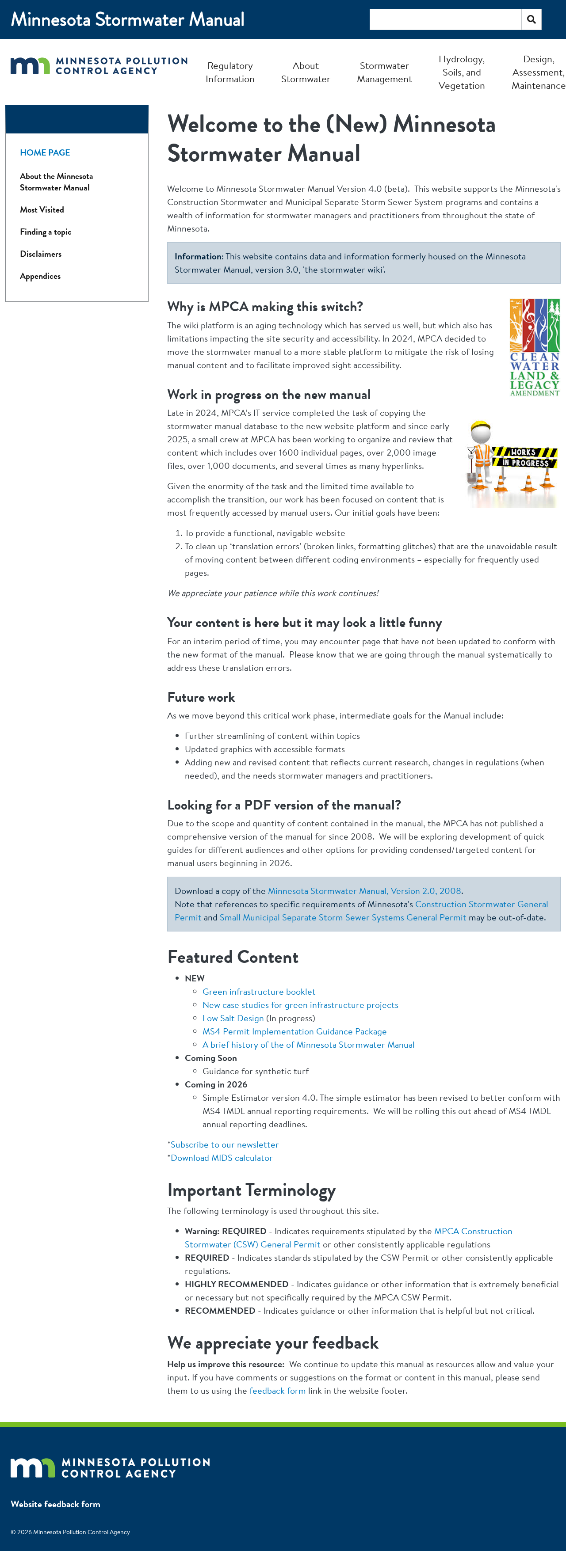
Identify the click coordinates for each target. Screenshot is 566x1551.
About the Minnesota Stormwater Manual (56, 182)
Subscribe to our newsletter (225, 1144)
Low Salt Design (233, 1018)
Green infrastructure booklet (259, 991)
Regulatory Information (230, 72)
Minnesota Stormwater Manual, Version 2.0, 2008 (364, 891)
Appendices (40, 276)
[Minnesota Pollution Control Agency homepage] (99, 72)
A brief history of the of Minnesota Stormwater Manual (309, 1044)
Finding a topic (46, 231)
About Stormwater (305, 72)
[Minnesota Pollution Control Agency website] (110, 1463)
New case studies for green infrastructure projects (300, 1005)
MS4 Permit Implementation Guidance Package (295, 1031)
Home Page (45, 152)
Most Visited (42, 209)
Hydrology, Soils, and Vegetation (462, 72)
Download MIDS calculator (222, 1157)
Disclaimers (40, 253)
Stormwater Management (384, 72)
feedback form (277, 1390)
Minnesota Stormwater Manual (128, 19)
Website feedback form (55, 1504)
